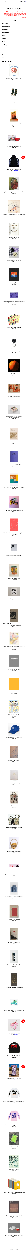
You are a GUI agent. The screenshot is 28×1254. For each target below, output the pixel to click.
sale (3, 57)
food (3, 41)
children (4, 51)
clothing (14, 45)
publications (14, 32)
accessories (5, 48)
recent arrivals (6, 26)
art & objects (5, 38)
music (14, 35)
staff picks (5, 29)
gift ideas (4, 54)
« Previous (11, 1249)
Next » (17, 1249)
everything (5, 23)
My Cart (24, 1)
